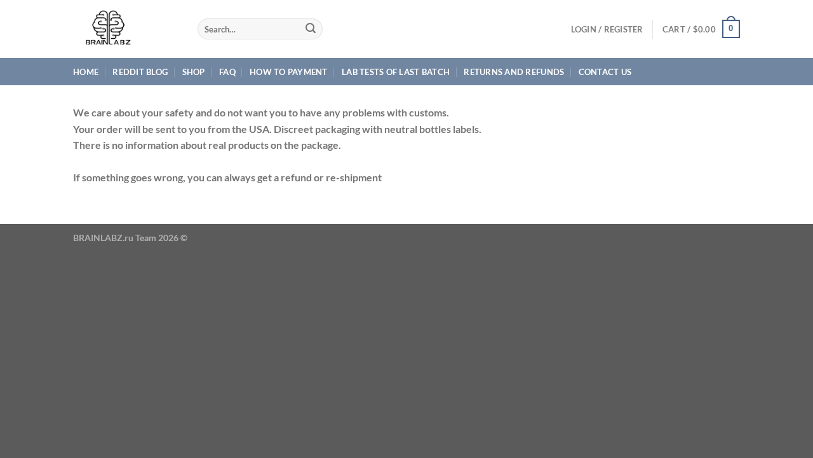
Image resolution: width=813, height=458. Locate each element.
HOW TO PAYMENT (289, 72)
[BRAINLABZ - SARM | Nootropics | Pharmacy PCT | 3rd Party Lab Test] (125, 29)
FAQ (227, 72)
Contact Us (605, 72)
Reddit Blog (140, 72)
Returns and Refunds (514, 72)
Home (85, 72)
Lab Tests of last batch (396, 72)
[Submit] (311, 29)
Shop (193, 72)
